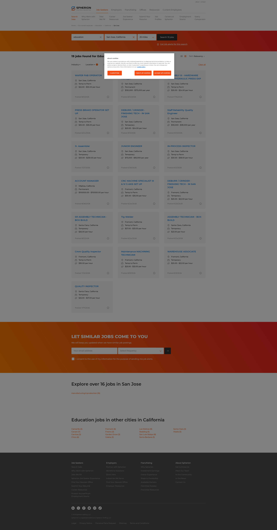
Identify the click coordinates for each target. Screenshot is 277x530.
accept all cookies (162, 73)
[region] (139, 66)
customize (114, 73)
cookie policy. (141, 67)
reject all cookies (143, 73)
